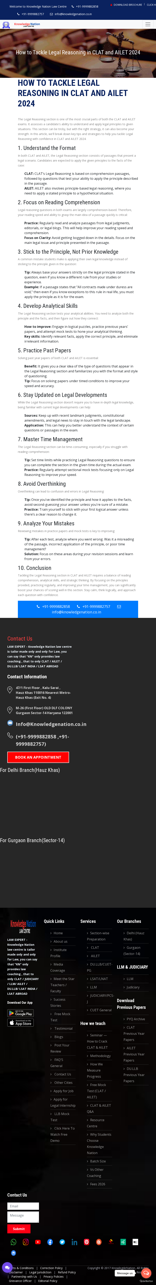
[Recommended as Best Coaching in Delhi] (135, 1242)
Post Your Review (59, 1048)
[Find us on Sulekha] (110, 1242)
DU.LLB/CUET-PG (99, 967)
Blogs (58, 1037)
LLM (93, 987)
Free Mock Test (60, 1017)
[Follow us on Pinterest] (86, 1242)
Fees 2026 (97, 1184)
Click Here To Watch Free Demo (62, 1134)
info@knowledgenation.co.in (73, 14)
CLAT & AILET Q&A (99, 1108)
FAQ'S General (56, 1062)
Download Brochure (127, 5)
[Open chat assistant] (7, 1267)
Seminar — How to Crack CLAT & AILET (97, 1041)
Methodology (100, 1056)
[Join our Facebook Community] (50, 1242)
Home (58, 933)
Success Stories (57, 1002)
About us (60, 941)
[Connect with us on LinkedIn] (74, 1242)
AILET (95, 956)
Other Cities (63, 1082)
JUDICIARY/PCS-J (99, 998)
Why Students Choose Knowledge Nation (99, 1143)
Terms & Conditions (20, 1268)
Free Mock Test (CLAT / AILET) (96, 1091)
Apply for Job (64, 1091)
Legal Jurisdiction (40, 1272)
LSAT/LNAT (99, 979)
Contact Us (62, 1074)
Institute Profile (58, 953)
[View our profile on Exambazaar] (123, 1242)
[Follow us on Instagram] (25, 1242)
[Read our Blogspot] (98, 1242)
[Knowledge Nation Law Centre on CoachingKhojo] (13, 1253)
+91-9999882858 (87, 6)
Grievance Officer (20, 1281)
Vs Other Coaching (95, 1172)
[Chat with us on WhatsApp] (13, 1242)
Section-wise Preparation (98, 936)
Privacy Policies (53, 1276)
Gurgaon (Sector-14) (132, 950)
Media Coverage (57, 967)
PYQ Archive (136, 1019)
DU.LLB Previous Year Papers (134, 1074)
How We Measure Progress (95, 1070)
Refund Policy (67, 1272)
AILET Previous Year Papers (134, 1054)
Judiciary (133, 987)
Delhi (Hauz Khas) (134, 936)
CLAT (94, 947)
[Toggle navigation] (148, 24)
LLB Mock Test (59, 1117)
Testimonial (63, 1028)
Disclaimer (16, 1272)
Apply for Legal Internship (63, 1102)
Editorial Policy (47, 1281)
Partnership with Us (24, 1276)
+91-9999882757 (33, 14)
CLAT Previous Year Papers (134, 1033)
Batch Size (98, 1161)
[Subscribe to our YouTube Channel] (37, 1242)
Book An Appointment (38, 757)
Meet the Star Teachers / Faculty (62, 985)
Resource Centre (95, 1123)
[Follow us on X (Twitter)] (62, 1242)
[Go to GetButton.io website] (146, 1281)
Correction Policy (51, 1268)
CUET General (101, 1010)
